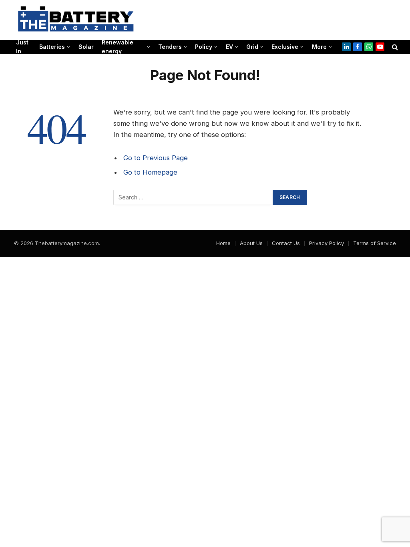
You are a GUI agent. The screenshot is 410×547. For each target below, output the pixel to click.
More (319, 46)
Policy (203, 46)
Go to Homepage (150, 172)
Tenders (170, 46)
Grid (252, 46)
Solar (86, 46)
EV (229, 46)
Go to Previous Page (155, 158)
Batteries (52, 46)
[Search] (394, 47)
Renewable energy (117, 47)
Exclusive (284, 46)
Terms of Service (374, 243)
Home (223, 243)
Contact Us (286, 243)
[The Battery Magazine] (76, 20)
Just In (22, 47)
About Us (251, 243)
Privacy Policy (326, 243)
